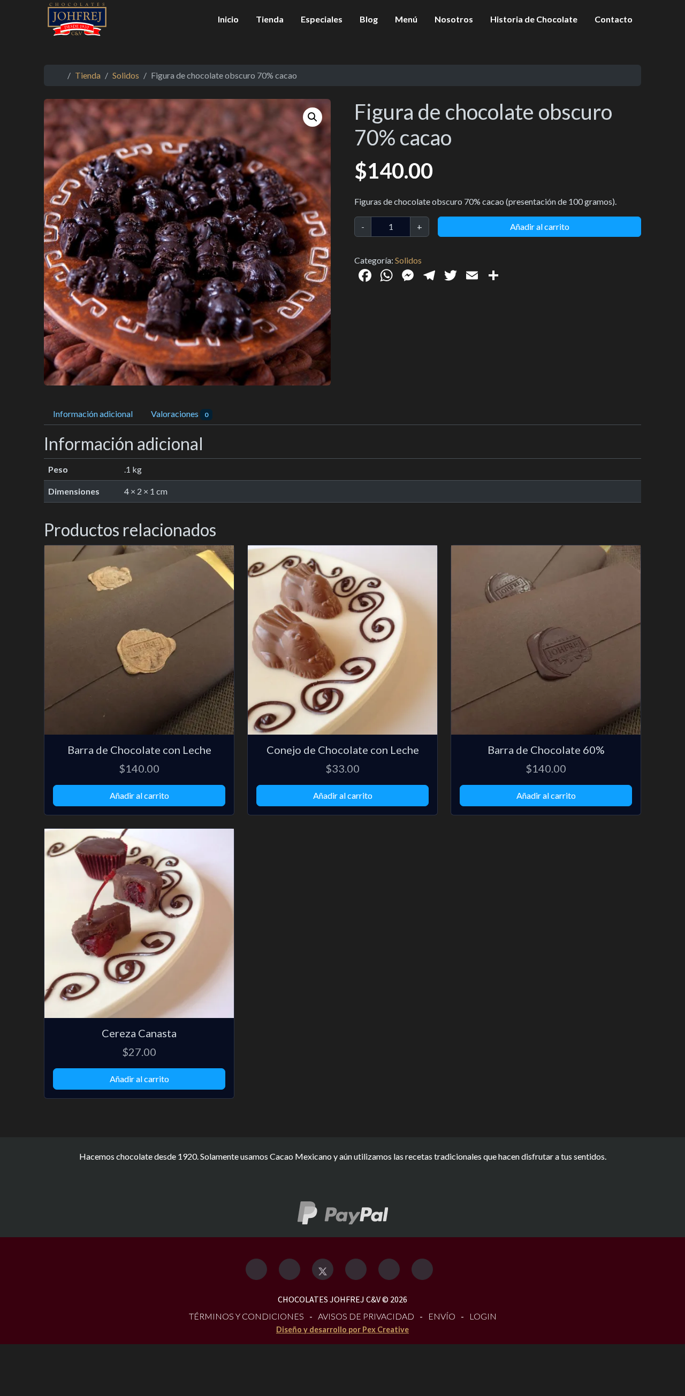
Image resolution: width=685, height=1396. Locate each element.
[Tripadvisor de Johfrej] (356, 1269)
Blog (369, 19)
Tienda (270, 19)
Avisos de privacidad (366, 1316)
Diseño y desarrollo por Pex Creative (342, 1329)
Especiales (321, 19)
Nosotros (454, 19)
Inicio (228, 19)
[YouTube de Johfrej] (422, 1269)
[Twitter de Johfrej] (322, 1269)
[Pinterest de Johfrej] (389, 1269)
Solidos (125, 75)
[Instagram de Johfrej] (289, 1269)
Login (483, 1316)
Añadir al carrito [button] (139, 795)
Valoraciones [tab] (179, 413)
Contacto (614, 19)
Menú (406, 19)
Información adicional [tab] (93, 413)
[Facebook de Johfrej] (256, 1269)
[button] (312, 117)
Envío (441, 1316)
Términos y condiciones (246, 1316)
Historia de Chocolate (533, 19)
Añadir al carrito (539, 226)
